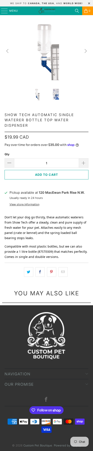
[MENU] (2, 10)
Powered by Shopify (67, 445)
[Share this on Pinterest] (51, 272)
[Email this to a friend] (63, 272)
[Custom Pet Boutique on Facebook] (46, 400)
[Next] (85, 51)
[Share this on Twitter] (28, 272)
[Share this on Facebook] (40, 272)
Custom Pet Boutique (37, 445)
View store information (24, 204)
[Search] (77, 10)
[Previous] (7, 51)
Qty (7, 154)
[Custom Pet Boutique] (46, 10)
